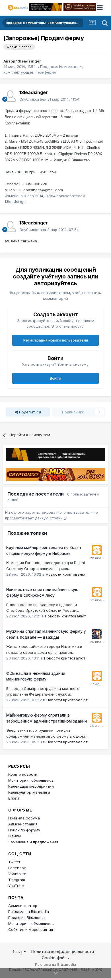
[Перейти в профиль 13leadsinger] (10, 96)
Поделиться (29, 412)
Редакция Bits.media (26, 917)
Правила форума (24, 818)
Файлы (14, 836)
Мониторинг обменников (31, 780)
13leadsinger (28, 61)
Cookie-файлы (55, 957)
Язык (18, 951)
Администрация (22, 824)
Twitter (14, 862)
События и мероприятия (30, 929)
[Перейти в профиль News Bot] (97, 550)
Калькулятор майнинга (29, 792)
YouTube (16, 885)
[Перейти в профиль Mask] (97, 634)
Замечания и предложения (33, 842)
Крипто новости (22, 774)
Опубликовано (49, 99)
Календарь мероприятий (31, 786)
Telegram (16, 879)
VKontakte (17, 873)
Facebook (17, 867)
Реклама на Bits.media (28, 911)
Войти (55, 378)
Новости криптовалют (66, 574)
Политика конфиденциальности (62, 951)
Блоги (13, 798)
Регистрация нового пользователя (55, 340)
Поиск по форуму (24, 830)
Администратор (22, 905)
